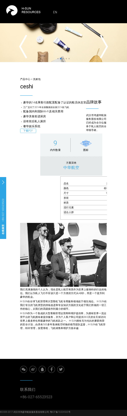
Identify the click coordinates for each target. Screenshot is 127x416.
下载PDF (28, 130)
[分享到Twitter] (60, 369)
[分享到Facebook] (51, 369)
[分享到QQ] (42, 369)
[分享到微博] (32, 369)
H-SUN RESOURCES (33, 10)
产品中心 (25, 79)
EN (55, 12)
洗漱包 (37, 79)
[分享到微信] (23, 369)
